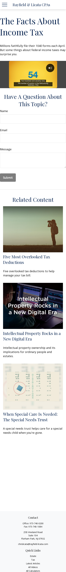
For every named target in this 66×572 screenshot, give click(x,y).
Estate (33, 556)
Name (4, 111)
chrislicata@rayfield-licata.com (33, 544)
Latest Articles (33, 563)
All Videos (33, 567)
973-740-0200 (36, 523)
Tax (33, 559)
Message (6, 149)
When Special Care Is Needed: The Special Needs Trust (30, 416)
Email (3, 130)
